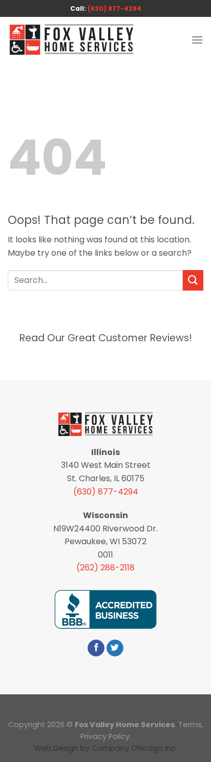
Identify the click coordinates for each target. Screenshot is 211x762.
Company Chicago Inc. (134, 748)
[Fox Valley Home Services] (72, 40)
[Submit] (193, 280)
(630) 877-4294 (114, 8)
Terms (190, 724)
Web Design (56, 748)
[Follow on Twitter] (115, 648)
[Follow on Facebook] (96, 648)
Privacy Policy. (105, 736)
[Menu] (197, 39)
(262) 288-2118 (105, 567)
